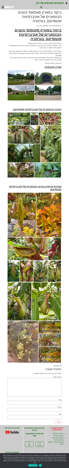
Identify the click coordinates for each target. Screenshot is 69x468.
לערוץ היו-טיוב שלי (11, 428)
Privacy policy (33, 465)
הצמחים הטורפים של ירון (50, 3)
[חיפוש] (3, 7)
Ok (40, 465)
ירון (38, 26)
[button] (41, 7)
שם (59, 400)
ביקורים (56, 366)
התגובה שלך (57, 377)
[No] (66, 460)
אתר (60, 414)
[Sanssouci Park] (21, 77)
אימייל (59, 407)
